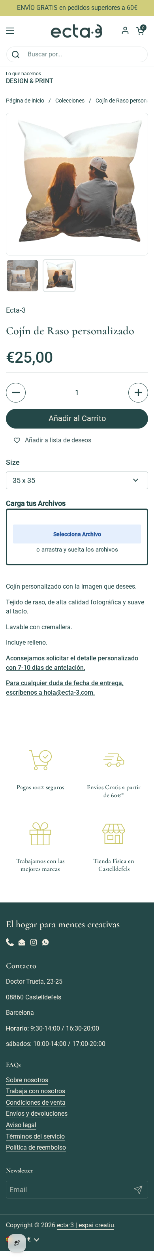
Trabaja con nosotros (35, 1091)
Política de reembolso (36, 1147)
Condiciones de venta (36, 1102)
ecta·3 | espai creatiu (85, 1225)
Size (13, 462)
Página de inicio (25, 100)
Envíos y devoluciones (37, 1113)
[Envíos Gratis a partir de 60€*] (113, 760)
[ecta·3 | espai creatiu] (77, 31)
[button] (16, 393)
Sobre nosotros (27, 1080)
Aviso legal (21, 1125)
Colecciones (70, 100)
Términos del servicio (35, 1136)
